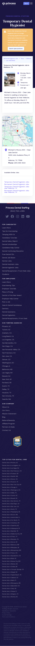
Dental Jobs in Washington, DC (11, 490)
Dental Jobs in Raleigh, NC (9, 572)
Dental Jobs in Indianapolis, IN (11, 528)
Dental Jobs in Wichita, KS (10, 597)
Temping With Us (8, 234)
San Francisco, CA (9, 353)
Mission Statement (9, 414)
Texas (22, 58)
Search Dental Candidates (12, 305)
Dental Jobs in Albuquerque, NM (11, 550)
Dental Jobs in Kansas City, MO (11, 561)
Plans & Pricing (7, 292)
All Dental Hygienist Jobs (11, 58)
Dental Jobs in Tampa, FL (9, 591)
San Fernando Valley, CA (11, 349)
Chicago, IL (6, 366)
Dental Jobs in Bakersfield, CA (11, 586)
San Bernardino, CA (9, 343)
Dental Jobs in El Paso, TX (9, 536)
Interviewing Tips (8, 285)
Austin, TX (6, 386)
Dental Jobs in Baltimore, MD (10, 545)
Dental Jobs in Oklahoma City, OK (12, 534)
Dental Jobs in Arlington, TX (10, 594)
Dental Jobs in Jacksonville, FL (11, 517)
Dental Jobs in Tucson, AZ (9, 495)
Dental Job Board (8, 258)
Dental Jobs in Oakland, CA (10, 577)
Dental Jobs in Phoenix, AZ (10, 462)
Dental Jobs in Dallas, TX (9, 493)
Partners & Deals (8, 427)
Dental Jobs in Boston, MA (10, 514)
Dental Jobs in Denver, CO (10, 479)
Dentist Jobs (7, 261)
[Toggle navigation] (31, 3)
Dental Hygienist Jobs (10, 268)
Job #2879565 (10, 60)
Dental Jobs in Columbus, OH (10, 523)
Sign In (26, 3)
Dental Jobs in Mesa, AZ (9, 558)
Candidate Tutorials (9, 238)
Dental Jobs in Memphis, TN (10, 539)
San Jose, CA (7, 356)
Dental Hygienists (8, 315)
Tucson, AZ (6, 330)
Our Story (6, 410)
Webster (28, 58)
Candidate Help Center (10, 248)
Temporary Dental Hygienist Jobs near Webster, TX (16, 187)
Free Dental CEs (8, 254)
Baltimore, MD (7, 369)
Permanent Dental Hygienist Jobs (16, 184)
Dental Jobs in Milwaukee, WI (10, 547)
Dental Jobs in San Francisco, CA (12, 471)
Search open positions (16, 48)
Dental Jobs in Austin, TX (9, 509)
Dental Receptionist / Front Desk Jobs (16, 271)
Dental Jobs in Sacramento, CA (11, 556)
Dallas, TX (5, 389)
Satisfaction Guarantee (9, 611)
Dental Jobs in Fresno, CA (9, 553)
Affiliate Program (8, 424)
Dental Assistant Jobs (10, 264)
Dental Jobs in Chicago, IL (9, 487)
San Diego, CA (7, 346)
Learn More (6, 228)
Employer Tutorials (9, 289)
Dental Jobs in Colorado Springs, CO (13, 569)
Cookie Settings (7, 615)
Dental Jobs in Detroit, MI (9, 542)
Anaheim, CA (7, 333)
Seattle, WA (6, 399)
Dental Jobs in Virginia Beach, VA (11, 575)
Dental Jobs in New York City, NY (11, 484)
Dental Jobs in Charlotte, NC (10, 525)
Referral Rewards (8, 420)
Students (5, 274)
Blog (3, 417)
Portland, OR (6, 383)
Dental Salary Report (10, 241)
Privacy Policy (6, 613)
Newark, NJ (6, 376)
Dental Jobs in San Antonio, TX (11, 501)
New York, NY (7, 379)
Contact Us (6, 430)
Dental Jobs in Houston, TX (10, 482)
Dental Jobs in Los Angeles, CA (11, 465)
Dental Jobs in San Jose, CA (10, 506)
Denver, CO (6, 359)
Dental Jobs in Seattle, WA (10, 476)
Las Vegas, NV (7, 373)
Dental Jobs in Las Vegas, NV (10, 468)
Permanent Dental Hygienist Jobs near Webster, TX (16, 191)
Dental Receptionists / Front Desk (14, 318)
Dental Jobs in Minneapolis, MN (11, 583)
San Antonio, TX (8, 396)
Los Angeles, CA (8, 340)
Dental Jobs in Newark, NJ (9, 498)
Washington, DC (8, 363)
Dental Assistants (8, 312)
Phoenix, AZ (6, 326)
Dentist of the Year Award (11, 295)
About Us (5, 407)
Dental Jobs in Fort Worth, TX (10, 520)
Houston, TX (6, 393)
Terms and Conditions (8, 617)
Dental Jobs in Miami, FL (9, 580)
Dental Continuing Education (13, 251)
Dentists (5, 308)
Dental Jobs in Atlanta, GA (10, 564)
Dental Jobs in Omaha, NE (9, 566)
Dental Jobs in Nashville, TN (10, 531)
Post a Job (6, 302)
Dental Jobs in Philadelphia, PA (11, 512)
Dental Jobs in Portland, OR (10, 473)
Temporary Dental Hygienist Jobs (16, 182)
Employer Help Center (10, 299)
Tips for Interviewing (9, 231)
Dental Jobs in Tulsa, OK (9, 588)
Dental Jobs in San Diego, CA (10, 503)
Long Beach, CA (8, 336)
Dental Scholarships (9, 244)
